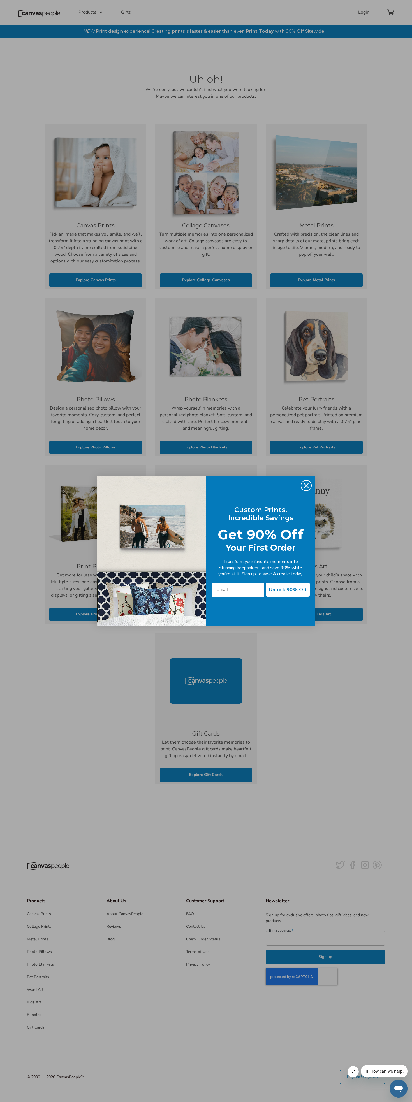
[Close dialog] (306, 485)
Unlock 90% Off (288, 589)
